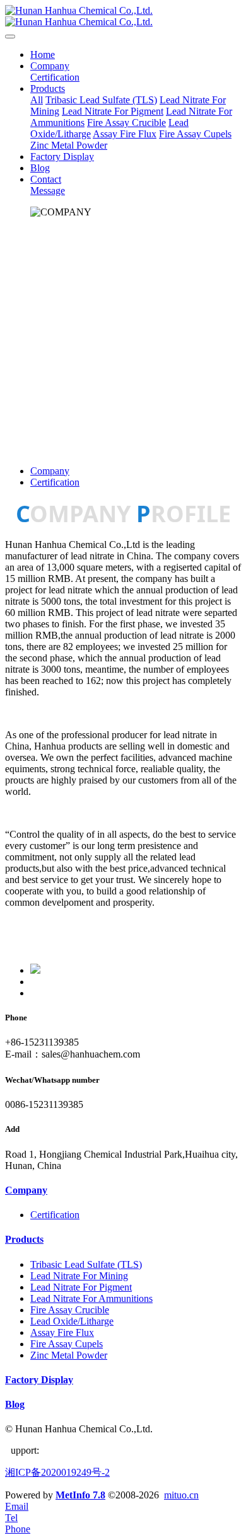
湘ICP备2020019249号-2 (57, 1472)
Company (49, 470)
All (36, 99)
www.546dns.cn (72, 1450)
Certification (54, 482)
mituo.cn (181, 1495)
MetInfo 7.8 (80, 1495)
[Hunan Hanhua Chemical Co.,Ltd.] (123, 16)
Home (42, 54)
